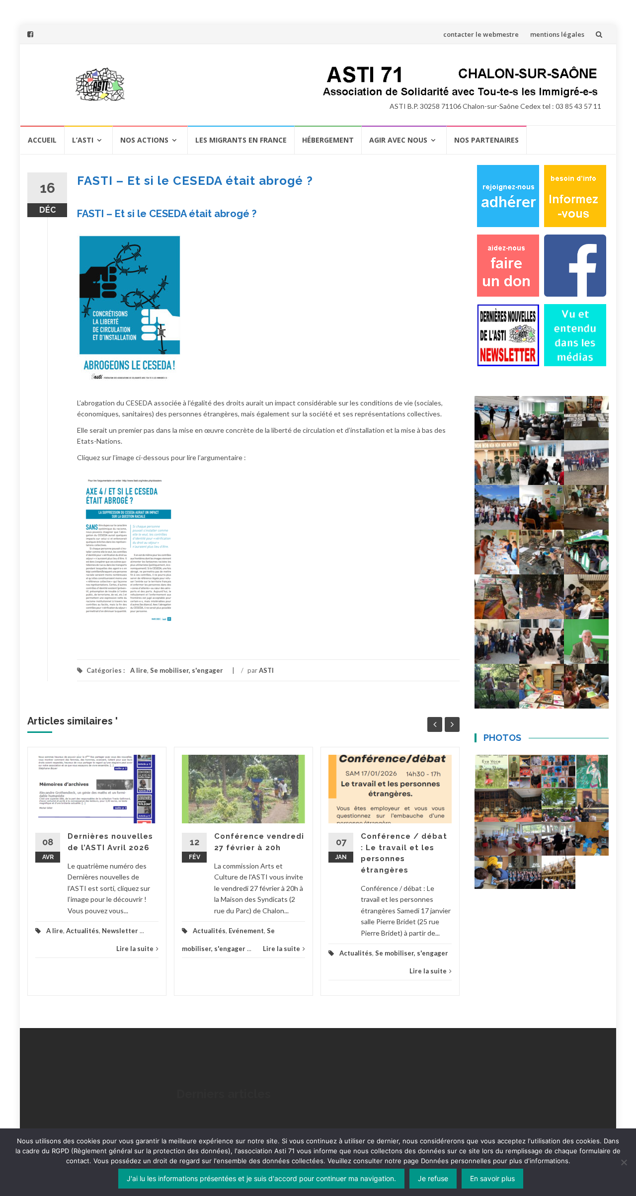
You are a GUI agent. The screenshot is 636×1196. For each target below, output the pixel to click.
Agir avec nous (398, 140)
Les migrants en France (241, 140)
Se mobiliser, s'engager (186, 670)
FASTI (90, 214)
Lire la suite (135, 949)
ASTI (266, 670)
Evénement (246, 931)
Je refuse (433, 1178)
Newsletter (120, 931)
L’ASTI (82, 140)
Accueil (42, 140)
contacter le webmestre (481, 34)
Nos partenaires (486, 140)
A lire (138, 670)
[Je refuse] (624, 1162)
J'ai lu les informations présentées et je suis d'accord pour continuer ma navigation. (261, 1178)
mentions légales (557, 34)
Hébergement (328, 140)
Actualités (82, 931)
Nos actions (144, 140)
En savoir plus (492, 1178)
